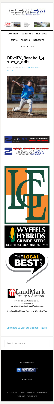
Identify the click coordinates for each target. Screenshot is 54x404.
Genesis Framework (27, 396)
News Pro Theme (35, 392)
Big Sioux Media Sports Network (27, 12)
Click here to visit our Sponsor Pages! (27, 327)
